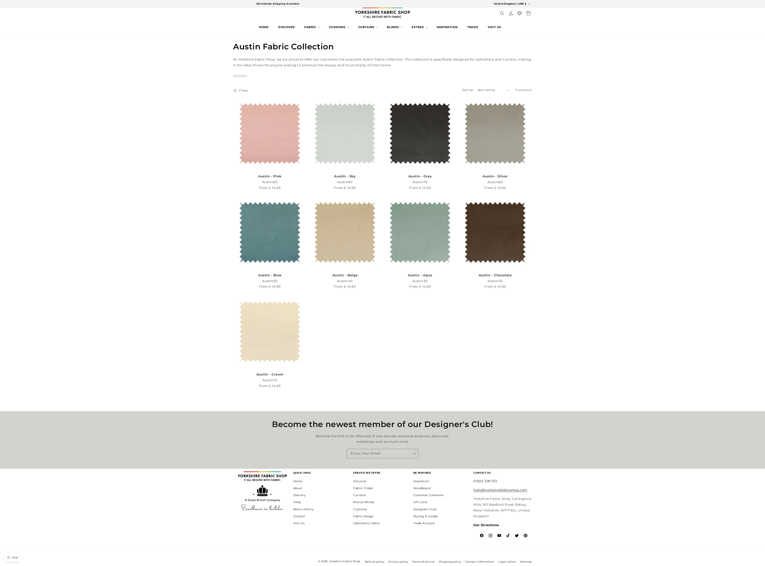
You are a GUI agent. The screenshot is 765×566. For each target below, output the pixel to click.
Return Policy (303, 509)
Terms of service (423, 561)
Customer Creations (428, 495)
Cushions (360, 509)
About (297, 488)
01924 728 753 (485, 481)
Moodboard (422, 488)
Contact (299, 516)
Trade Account (424, 523)
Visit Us (299, 523)
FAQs (297, 502)
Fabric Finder (363, 488)
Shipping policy (450, 561)
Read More (240, 75)
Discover (360, 481)
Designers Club (424, 509)
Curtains (359, 495)
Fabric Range (363, 516)
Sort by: (468, 90)
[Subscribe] (413, 453)
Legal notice (507, 561)
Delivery (299, 495)
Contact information (479, 561)
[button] (312, 27)
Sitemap (526, 561)
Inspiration (421, 481)
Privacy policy (398, 561)
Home (297, 481)
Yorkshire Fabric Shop (344, 561)
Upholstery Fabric (366, 523)
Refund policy (375, 561)
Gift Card (420, 502)
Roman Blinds (363, 502)
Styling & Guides (425, 516)
